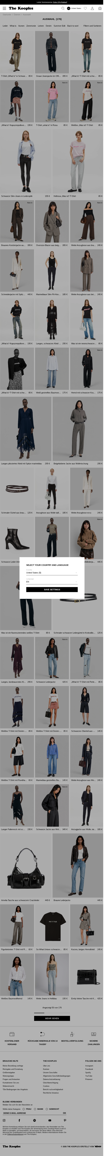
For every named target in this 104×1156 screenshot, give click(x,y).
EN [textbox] (27, 582)
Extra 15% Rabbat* (60, 2)
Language (30, 580)
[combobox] (52, 573)
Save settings (52, 589)
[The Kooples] (21, 8)
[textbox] (52, 573)
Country (33, 571)
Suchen (63, 8)
